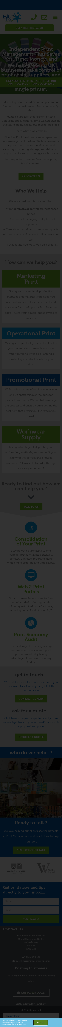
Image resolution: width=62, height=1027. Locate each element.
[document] (31, 513)
